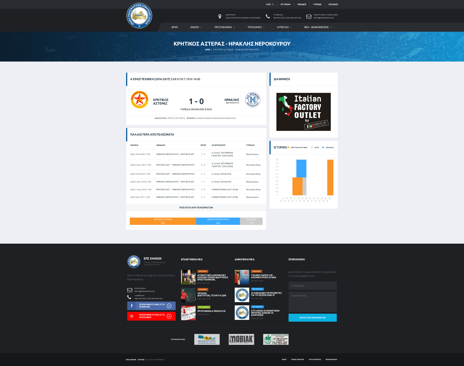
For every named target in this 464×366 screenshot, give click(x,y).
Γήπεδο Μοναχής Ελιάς (196, 109)
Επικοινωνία (331, 359)
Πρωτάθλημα (223, 27)
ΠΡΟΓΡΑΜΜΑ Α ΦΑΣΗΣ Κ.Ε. (211, 311)
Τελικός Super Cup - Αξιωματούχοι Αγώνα (263, 276)
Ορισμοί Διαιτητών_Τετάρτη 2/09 (211, 294)
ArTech (141, 360)
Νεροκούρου (252, 154)
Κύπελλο (283, 27)
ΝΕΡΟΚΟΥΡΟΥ (232, 103)
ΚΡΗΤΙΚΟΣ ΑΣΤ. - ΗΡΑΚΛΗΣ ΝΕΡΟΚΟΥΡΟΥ (175, 165)
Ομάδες (301, 4)
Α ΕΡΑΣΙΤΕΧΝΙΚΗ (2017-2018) (225, 189)
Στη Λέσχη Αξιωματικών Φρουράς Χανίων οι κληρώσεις (265, 313)
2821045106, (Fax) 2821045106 (287, 18)
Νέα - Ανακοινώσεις (316, 27)
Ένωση (195, 27)
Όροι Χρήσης (315, 359)
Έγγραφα (285, 4)
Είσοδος (333, 4)
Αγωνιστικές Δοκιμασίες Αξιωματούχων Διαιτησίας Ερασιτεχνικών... (212, 277)
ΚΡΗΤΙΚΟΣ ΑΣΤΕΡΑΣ (161, 101)
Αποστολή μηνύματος (312, 318)
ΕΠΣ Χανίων (131, 360)
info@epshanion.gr (324, 18)
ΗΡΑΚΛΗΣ (232, 100)
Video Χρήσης (297, 359)
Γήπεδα (317, 4)
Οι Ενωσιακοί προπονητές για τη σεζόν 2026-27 (266, 294)
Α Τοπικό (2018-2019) (221, 174)
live (268, 4)
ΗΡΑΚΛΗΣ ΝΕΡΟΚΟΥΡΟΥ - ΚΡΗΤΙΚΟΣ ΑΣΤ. (175, 154)
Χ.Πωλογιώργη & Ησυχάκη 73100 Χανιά (243, 18)
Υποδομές (255, 27)
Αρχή (174, 27)
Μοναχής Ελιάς (253, 165)
